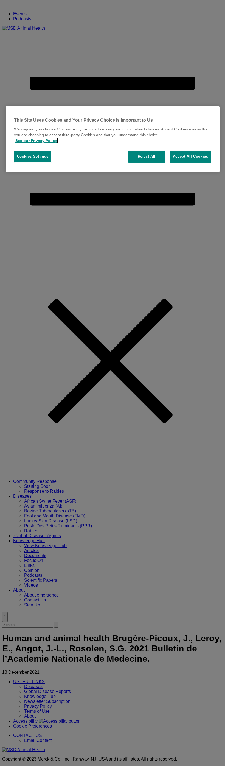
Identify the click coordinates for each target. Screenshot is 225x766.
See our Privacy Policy (36, 140)
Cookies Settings (33, 156)
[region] (113, 139)
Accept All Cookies (190, 156)
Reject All (147, 156)
